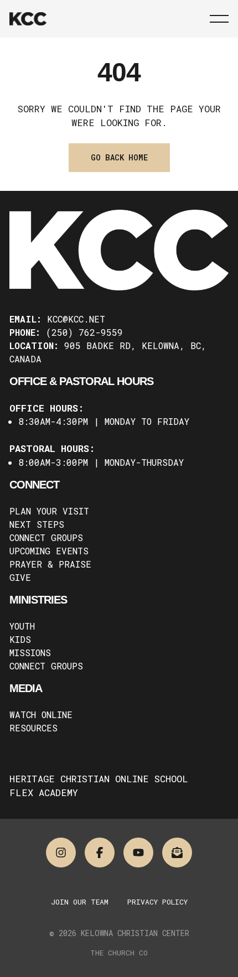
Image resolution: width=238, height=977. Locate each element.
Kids (20, 639)
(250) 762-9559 (84, 332)
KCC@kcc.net (76, 319)
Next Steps (36, 524)
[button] (219, 18)
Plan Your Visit (49, 511)
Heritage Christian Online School (98, 778)
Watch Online (41, 714)
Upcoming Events (49, 551)
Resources (33, 728)
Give (20, 577)
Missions (30, 652)
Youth (22, 626)
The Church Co (119, 952)
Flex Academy (43, 792)
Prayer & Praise (50, 564)
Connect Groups (46, 537)
